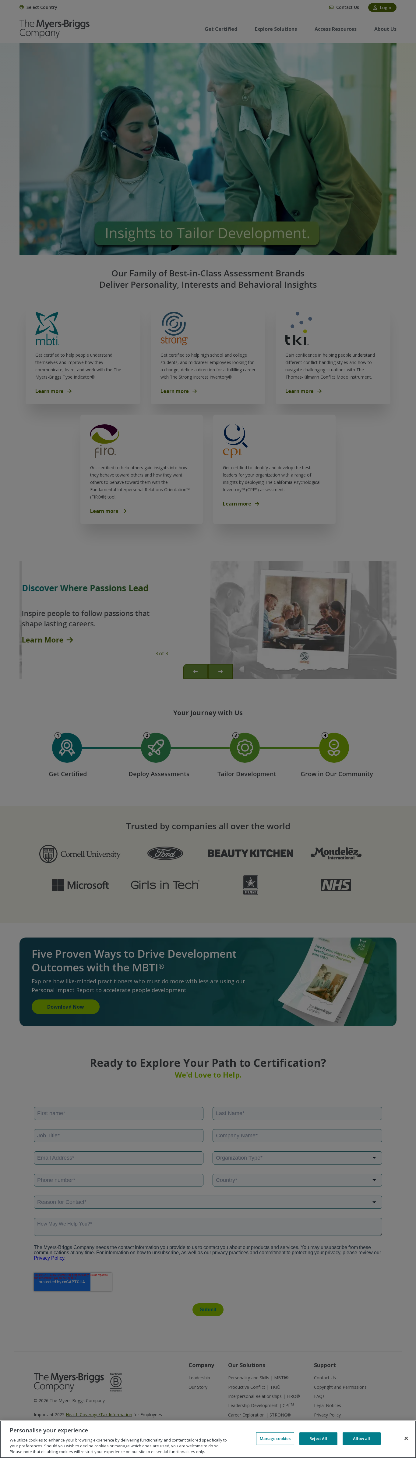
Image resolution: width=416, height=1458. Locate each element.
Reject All (318, 1438)
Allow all (361, 1438)
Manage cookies (275, 1438)
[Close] (406, 1438)
